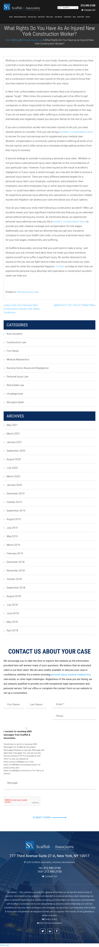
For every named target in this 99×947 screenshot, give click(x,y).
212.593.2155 (88, 5)
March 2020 (13, 476)
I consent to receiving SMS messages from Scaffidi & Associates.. (18, 734)
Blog (74, 17)
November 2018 (16, 570)
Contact (87, 17)
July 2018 (12, 604)
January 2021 (14, 442)
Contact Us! (89, 10)
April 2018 (12, 630)
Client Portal (80, 17)
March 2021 (13, 433)
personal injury (59, 674)
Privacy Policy (50, 919)
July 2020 (12, 467)
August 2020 (14, 459)
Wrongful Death (15, 402)
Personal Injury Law (28, 292)
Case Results (58, 17)
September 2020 (16, 450)
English (65, 7)
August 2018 (14, 596)
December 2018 (16, 562)
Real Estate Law (15, 385)
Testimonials (67, 17)
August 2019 (14, 519)
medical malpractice (79, 674)
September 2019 (16, 510)
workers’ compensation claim (76, 131)
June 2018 (13, 613)
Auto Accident (14, 333)
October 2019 (14, 502)
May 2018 (12, 621)
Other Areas (49, 17)
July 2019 (12, 527)
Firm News (13, 350)
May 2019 (12, 536)
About (11, 17)
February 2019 (15, 553)
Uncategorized (15, 393)
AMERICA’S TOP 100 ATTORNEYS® (74, 305)
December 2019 (16, 493)
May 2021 (12, 425)
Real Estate (41, 17)
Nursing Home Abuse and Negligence (28, 368)
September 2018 (16, 587)
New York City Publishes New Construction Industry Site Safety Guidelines (22, 309)
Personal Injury (32, 17)
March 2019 (13, 544)
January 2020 (14, 485)
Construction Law (16, 342)
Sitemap (4, 945)
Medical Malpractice (20, 17)
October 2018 (14, 579)
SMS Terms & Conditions (50, 923)
